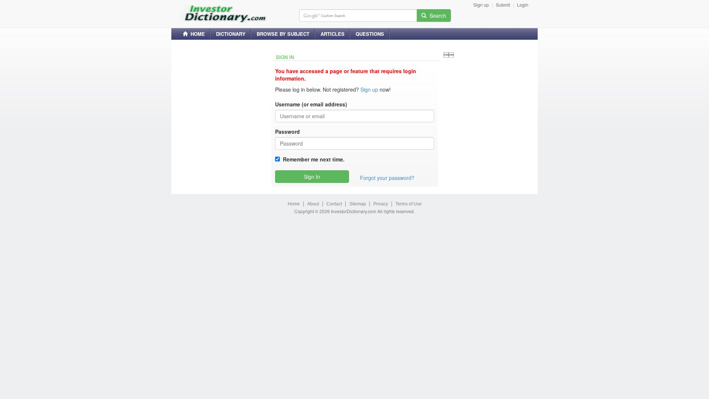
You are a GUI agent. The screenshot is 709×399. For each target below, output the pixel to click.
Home (294, 204)
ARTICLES (333, 33)
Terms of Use (408, 204)
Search (436, 15)
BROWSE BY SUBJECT (283, 33)
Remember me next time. (312, 159)
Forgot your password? (387, 177)
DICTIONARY (231, 33)
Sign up (481, 4)
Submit (503, 4)
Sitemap (357, 204)
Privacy (380, 204)
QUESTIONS (370, 33)
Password (287, 131)
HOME (196, 33)
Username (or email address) (311, 104)
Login (522, 4)
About (313, 204)
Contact (334, 204)
